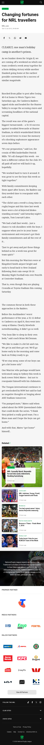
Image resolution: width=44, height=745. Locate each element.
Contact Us (21, 732)
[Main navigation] (3, 2)
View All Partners (22, 692)
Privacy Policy (27, 727)
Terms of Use (17, 727)
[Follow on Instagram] (40, 702)
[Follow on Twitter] (36, 702)
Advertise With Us (31, 732)
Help (14, 732)
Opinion (5, 9)
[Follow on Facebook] (32, 702)
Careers (9, 732)
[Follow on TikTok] (28, 702)
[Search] (41, 2)
